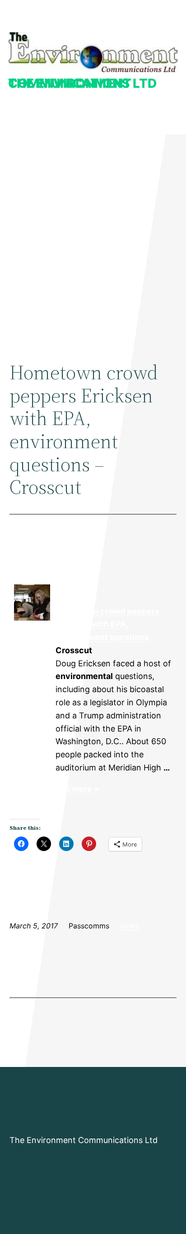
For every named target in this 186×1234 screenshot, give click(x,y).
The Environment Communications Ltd (82, 83)
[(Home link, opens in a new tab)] (93, 52)
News (129, 925)
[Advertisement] (93, 238)
